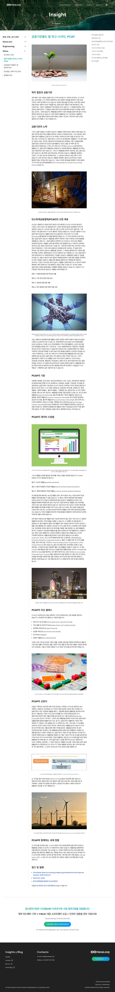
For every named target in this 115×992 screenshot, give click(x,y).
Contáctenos (99, 959)
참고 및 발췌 (95, 61)
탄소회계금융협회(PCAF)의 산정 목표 (102, 41)
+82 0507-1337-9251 (49, 960)
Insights (7, 957)
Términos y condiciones (102, 984)
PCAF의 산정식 (96, 54)
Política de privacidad (103, 981)
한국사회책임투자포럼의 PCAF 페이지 (45, 881)
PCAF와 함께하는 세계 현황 (99, 58)
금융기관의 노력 (96, 38)
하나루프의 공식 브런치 (44, 886)
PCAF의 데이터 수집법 (98, 48)
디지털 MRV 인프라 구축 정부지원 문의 (57, 924)
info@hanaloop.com (48, 956)
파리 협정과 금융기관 (97, 35)
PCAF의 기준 (95, 45)
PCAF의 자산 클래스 (97, 51)
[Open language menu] (106, 5)
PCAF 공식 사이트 (39, 878)
